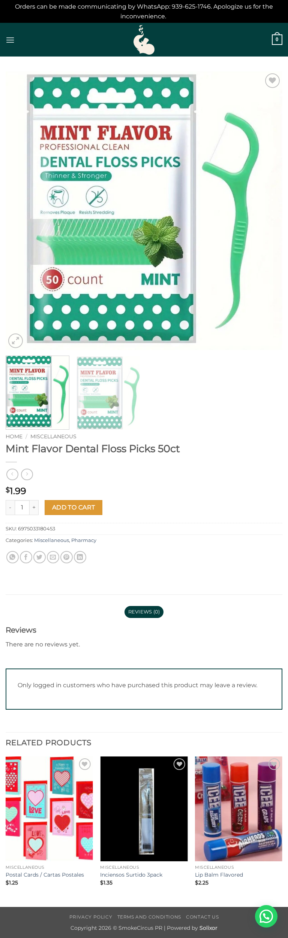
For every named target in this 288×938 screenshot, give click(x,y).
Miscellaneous (53, 436)
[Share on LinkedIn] (80, 557)
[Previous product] (27, 474)
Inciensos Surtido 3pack (131, 874)
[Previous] (20, 211)
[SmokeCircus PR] (144, 40)
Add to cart (73, 507)
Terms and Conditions (149, 917)
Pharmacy (83, 540)
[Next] (267, 211)
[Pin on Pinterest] (66, 557)
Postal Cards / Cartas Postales (45, 874)
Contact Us (202, 917)
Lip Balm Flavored (219, 874)
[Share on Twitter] (39, 557)
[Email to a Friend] (53, 557)
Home (14, 436)
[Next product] (12, 474)
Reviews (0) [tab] (144, 612)
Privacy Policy (90, 917)
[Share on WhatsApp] (12, 557)
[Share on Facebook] (26, 557)
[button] (10, 40)
